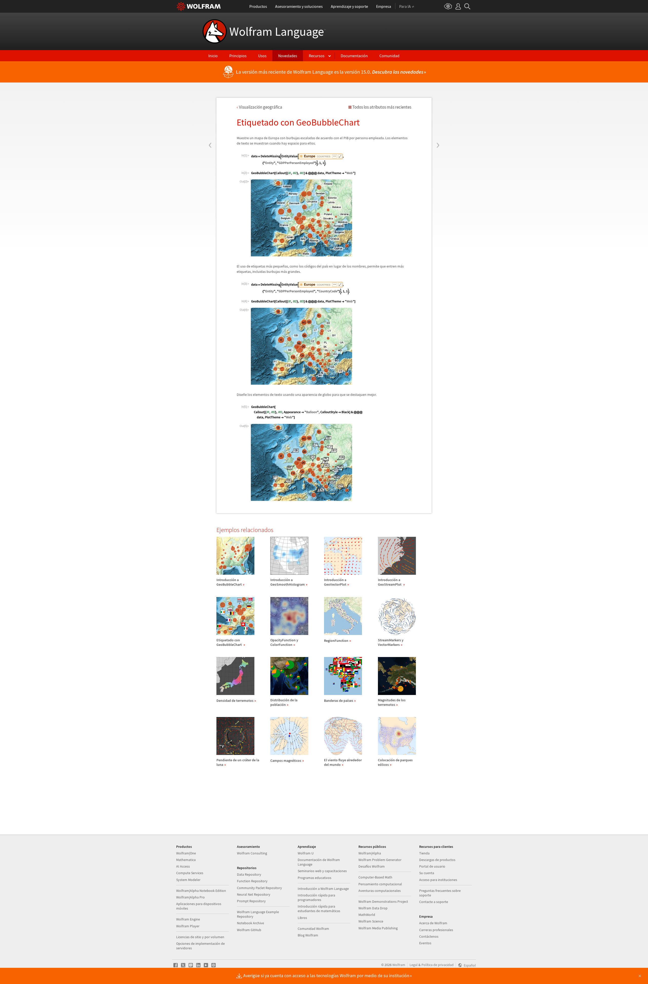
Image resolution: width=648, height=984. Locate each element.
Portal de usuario (432, 866)
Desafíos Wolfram (371, 866)
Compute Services (189, 873)
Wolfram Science (370, 921)
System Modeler (188, 879)
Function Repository (252, 881)
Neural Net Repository (253, 894)
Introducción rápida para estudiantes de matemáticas (319, 908)
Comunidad (389, 55)
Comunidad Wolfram (313, 928)
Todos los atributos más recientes (381, 107)
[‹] (210, 114)
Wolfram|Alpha (369, 853)
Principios (238, 55)
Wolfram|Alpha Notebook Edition (201, 890)
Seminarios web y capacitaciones (322, 871)
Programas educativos (314, 877)
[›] (438, 114)
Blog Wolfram (308, 935)
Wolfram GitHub (249, 930)
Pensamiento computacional (380, 884)
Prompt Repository (251, 901)
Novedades (287, 55)
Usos (262, 55)
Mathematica (186, 859)
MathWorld (366, 914)
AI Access (183, 866)
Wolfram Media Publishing (378, 928)
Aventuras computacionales (379, 890)
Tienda (424, 853)
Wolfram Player (187, 926)
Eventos (425, 943)
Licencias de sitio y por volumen (200, 937)
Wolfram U (306, 853)
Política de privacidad (437, 964)
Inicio (213, 55)
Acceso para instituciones (438, 879)
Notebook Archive (250, 923)
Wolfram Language (277, 31)
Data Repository (249, 874)
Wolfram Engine (188, 919)
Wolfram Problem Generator (379, 859)
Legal (414, 964)
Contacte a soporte (433, 901)
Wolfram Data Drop (373, 908)
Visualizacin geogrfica (260, 107)
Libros (302, 917)
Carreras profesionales (436, 930)
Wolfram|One (186, 853)
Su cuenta (426, 873)
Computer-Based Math (375, 877)
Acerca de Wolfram (433, 923)
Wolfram (398, 964)
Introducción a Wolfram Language (323, 888)
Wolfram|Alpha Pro (190, 897)
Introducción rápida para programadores (316, 897)
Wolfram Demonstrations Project (383, 901)
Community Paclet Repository (259, 888)
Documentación (354, 55)
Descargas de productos (437, 859)
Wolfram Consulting (252, 853)
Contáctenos (428, 936)
